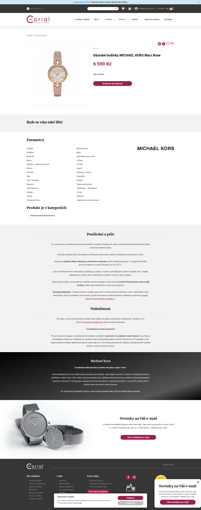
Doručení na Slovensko (37, 484)
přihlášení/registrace (146, 9)
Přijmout (130, 498)
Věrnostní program (96, 481)
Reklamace (33, 490)
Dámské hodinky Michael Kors (42, 216)
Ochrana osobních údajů (98, 487)
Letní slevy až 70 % (82, 2)
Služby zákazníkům (66, 487)
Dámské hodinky (41, 35)
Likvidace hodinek (35, 499)
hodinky (108, 19)
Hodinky (29, 35)
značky (135, 19)
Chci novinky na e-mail (138, 437)
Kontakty (62, 493)
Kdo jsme (62, 481)
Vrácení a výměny (35, 487)
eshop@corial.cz (36, 9)
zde (80, 503)
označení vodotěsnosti (93, 322)
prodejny (168, 19)
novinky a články (82, 19)
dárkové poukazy (152, 19)
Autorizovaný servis (66, 490)
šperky (122, 19)
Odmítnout (130, 503)
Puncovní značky (35, 496)
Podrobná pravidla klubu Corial (100, 484)
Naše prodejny (64, 484)
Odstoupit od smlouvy (98, 491)
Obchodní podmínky (36, 493)
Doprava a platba (35, 481)
